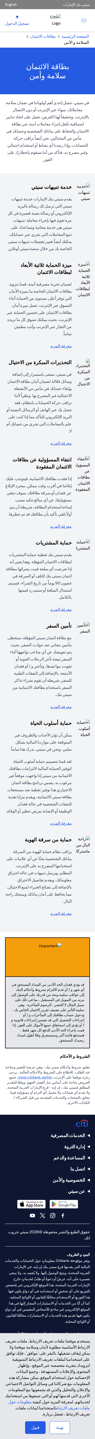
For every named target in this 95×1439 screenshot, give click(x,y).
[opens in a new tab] (64, 1204)
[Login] (17, 17)
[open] (84, 20)
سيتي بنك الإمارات (76, 5)
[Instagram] (53, 1216)
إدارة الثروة (74, 1146)
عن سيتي (76, 1191)
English (11, 5)
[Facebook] (63, 1216)
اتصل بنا (77, 1168)
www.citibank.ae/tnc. (34, 1077)
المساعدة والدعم (69, 1157)
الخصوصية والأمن (69, 1180)
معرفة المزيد (61, 346)
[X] (43, 1216)
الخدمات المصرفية (68, 1135)
